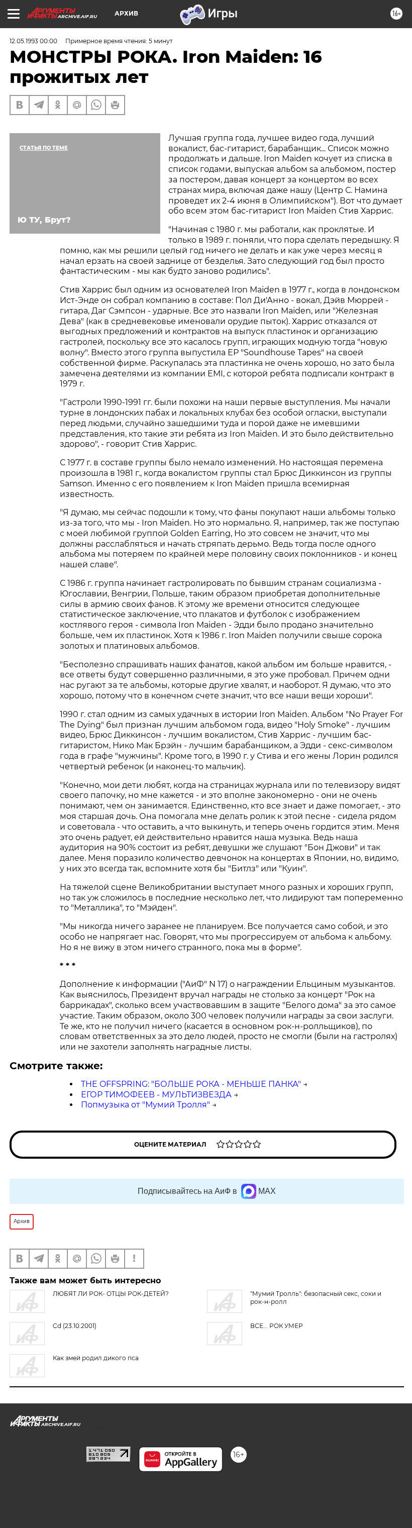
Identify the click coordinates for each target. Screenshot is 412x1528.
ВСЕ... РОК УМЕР (276, 1326)
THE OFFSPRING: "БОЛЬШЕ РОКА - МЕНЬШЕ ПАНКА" (191, 1084)
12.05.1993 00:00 (33, 41)
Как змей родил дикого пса (96, 1358)
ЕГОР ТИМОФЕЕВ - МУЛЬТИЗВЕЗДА (156, 1094)
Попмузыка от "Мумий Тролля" (145, 1104)
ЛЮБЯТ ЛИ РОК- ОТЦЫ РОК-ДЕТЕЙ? (111, 1293)
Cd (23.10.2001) (74, 1326)
